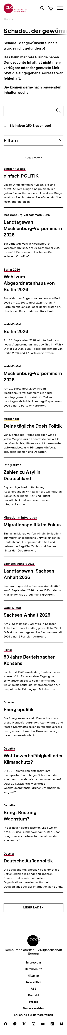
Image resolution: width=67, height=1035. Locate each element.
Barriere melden (33, 1008)
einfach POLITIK (21, 176)
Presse (33, 1001)
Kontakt (33, 995)
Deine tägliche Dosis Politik (33, 426)
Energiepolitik (18, 709)
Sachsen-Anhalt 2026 (27, 615)
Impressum (33, 962)
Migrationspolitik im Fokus (32, 524)
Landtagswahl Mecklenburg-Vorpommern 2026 (33, 228)
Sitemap (33, 975)
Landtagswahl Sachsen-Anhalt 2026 (30, 574)
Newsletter (33, 982)
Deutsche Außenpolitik (28, 861)
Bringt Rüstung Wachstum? (20, 816)
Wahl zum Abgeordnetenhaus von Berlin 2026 (29, 283)
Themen (8, 19)
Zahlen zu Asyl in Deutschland (22, 475)
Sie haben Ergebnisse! (30, 125)
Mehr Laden (33, 907)
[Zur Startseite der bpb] (15, 12)
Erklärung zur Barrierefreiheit (33, 1015)
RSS (33, 988)
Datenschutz (33, 969)
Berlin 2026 (16, 331)
